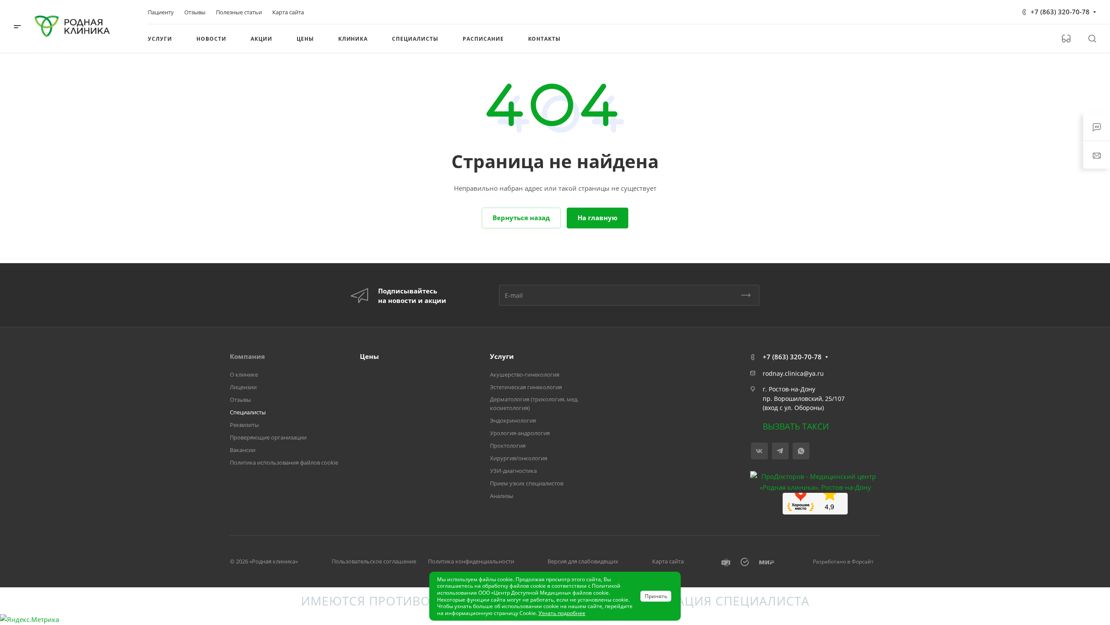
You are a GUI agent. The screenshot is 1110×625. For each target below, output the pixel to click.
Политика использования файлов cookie (284, 462)
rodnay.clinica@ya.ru (793, 373)
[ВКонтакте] (759, 451)
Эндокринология (513, 420)
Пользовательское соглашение (374, 561)
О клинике (244, 374)
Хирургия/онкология (518, 458)
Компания (247, 356)
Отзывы (240, 400)
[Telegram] (780, 451)
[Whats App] (801, 451)
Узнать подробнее (562, 613)
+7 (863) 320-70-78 (1060, 11)
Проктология (508, 445)
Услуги (502, 356)
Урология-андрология (520, 433)
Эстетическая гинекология (526, 387)
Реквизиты (244, 425)
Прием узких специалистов (526, 483)
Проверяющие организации (268, 437)
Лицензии (243, 387)
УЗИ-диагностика (513, 471)
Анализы (501, 496)
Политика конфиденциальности (471, 561)
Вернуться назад (521, 217)
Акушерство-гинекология (524, 374)
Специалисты (248, 412)
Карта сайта (668, 561)
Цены (369, 356)
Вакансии (242, 450)
